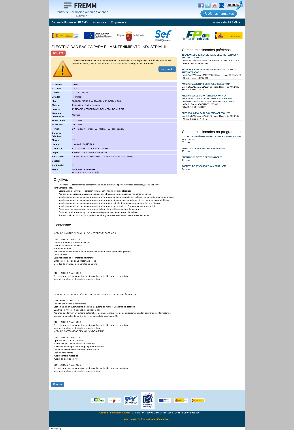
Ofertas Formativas (220, 13)
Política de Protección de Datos (154, 419)
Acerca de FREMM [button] (226, 22)
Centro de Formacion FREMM (114, 412)
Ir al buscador (167, 69)
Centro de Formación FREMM (69, 22)
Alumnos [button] (99, 22)
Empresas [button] (117, 22)
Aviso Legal (129, 419)
